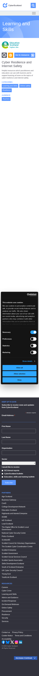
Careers (5, 587)
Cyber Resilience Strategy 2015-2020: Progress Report (18, 290)
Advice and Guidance (10, 597)
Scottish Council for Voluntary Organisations (19, 543)
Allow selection (19, 374)
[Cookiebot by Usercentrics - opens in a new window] (28, 294)
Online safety (25, 86)
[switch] (33, 339)
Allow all (19, 367)
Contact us (6, 632)
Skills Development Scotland (13, 563)
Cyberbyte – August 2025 (17, 238)
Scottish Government (10, 553)
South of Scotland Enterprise (13, 567)
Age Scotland (7, 496)
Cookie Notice (7, 636)
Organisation (7, 448)
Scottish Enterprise (9, 550)
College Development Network (13, 507)
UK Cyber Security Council (12, 570)
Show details (27, 361)
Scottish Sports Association (12, 560)
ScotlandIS (6, 540)
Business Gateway (9, 500)
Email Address (8, 415)
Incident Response (9, 601)
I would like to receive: (11, 467)
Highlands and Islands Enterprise (14, 513)
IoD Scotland (7, 520)
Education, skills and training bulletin (19, 477)
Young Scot (6, 574)
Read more (8, 169)
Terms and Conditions (23, 636)
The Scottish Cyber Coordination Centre (17, 546)
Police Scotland (8, 536)
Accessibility (6, 639)
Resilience (7, 90)
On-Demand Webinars (10, 604)
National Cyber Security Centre (14, 533)
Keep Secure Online (14, 197)
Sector (4, 459)
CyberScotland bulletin (13, 474)
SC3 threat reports (11, 470)
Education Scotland (9, 510)
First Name (6, 426)
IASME (4, 517)
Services (5, 621)
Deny (19, 380)
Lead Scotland (7, 524)
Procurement (7, 611)
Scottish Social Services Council (14, 557)
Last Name (6, 437)
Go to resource (25, 56)
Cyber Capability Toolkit (16, 389)
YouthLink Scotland (9, 577)
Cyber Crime (6, 591)
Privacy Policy (17, 632)
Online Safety (7, 608)
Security (5, 618)
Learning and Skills (10, 86)
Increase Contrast (24, 658)
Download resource (20, 266)
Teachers (6, 99)
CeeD (4, 503)
